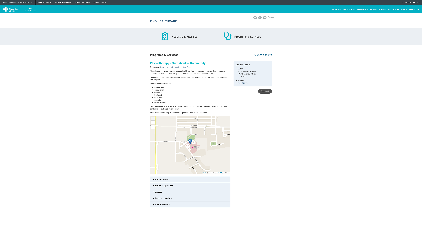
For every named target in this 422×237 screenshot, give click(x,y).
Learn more (414, 9)
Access (158, 191)
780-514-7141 (243, 83)
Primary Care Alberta (82, 3)
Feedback (265, 91)
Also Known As (162, 204)
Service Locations (163, 198)
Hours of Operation (164, 185)
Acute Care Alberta (44, 3)
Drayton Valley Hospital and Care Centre (176, 67)
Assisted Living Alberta (63, 3)
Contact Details (162, 179)
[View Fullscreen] (153, 127)
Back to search (264, 54)
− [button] (153, 122)
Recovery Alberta (100, 3)
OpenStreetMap (219, 173)
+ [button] (153, 119)
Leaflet (205, 173)
